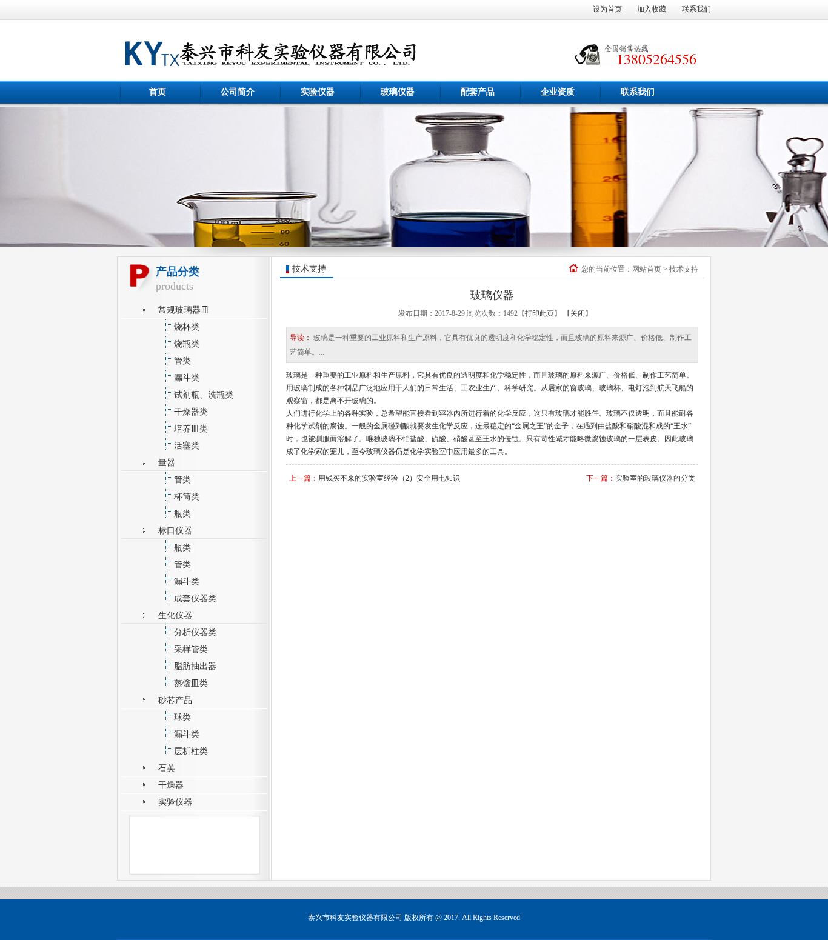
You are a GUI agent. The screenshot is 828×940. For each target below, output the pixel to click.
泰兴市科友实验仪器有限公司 (355, 917)
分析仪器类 (195, 632)
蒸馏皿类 (191, 683)
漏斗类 (186, 377)
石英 (166, 768)
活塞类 (186, 445)
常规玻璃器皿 (183, 310)
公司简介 (238, 91)
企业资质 (558, 91)
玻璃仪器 (398, 91)
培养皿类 (191, 428)
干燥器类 (191, 411)
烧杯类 (186, 327)
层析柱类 (191, 751)
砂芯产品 (175, 700)
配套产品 (478, 91)
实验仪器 (318, 91)
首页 (157, 91)
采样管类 (191, 649)
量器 (166, 462)
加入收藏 (651, 9)
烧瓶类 (186, 343)
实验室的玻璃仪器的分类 (655, 478)
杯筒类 (186, 496)
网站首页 (646, 269)
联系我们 (696, 9)
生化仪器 (175, 615)
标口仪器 (175, 530)
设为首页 (607, 9)
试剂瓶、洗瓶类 (203, 394)
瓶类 (182, 513)
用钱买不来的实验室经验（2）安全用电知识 (389, 478)
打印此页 (539, 313)
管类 (182, 360)
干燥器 (171, 785)
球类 (182, 717)
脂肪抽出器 (195, 666)
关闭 (577, 313)
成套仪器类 (195, 598)
